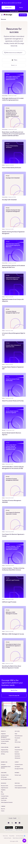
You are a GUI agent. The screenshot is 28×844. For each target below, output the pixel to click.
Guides (3, 165)
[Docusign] (8, 15)
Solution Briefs (5, 95)
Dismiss (21, 7)
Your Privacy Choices (19, 835)
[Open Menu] (2, 15)
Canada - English (12, 818)
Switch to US (8, 7)
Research (4, 430)
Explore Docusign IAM (14, 695)
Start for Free (14, 690)
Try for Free (23, 15)
